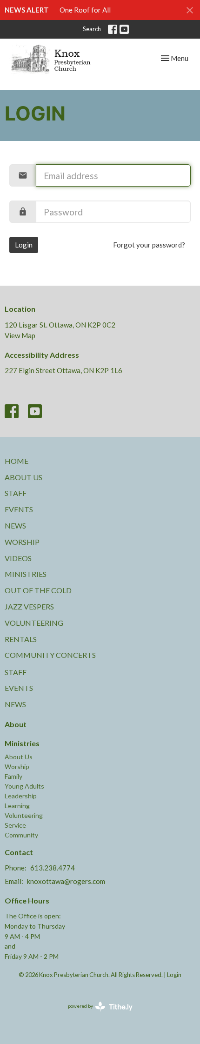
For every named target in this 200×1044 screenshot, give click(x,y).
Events (19, 509)
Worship (22, 541)
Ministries (26, 573)
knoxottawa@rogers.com (66, 881)
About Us (23, 477)
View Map (20, 335)
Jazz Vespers (29, 606)
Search (92, 29)
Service (15, 825)
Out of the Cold (38, 590)
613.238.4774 (52, 867)
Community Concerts (50, 654)
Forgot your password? (149, 245)
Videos (18, 558)
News (15, 525)
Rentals (21, 639)
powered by (95, 1014)
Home (16, 460)
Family (13, 776)
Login (24, 245)
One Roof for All (85, 10)
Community (21, 835)
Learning (17, 806)
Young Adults (24, 786)
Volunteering (34, 622)
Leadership (21, 796)
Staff (16, 493)
